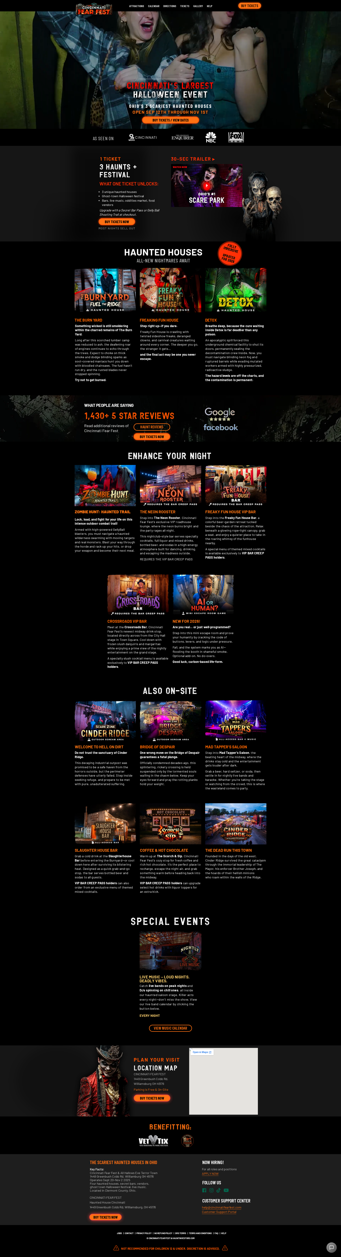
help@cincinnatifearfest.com (221, 1207)
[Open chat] (331, 1247)
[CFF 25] (93, 13)
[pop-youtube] (206, 185)
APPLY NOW (210, 1173)
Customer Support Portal (219, 1212)
